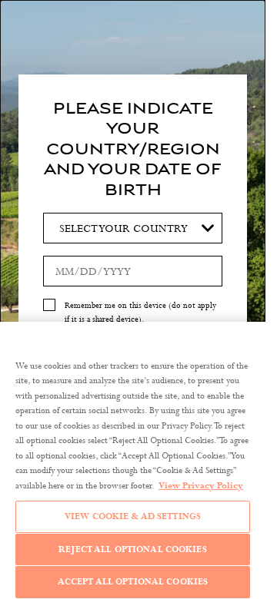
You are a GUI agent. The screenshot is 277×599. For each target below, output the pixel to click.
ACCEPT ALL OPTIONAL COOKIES (133, 581)
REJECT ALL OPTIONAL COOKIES (132, 549)
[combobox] (132, 228)
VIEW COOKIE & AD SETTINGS (133, 516)
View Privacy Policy (201, 485)
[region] (132, 460)
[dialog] (132, 299)
